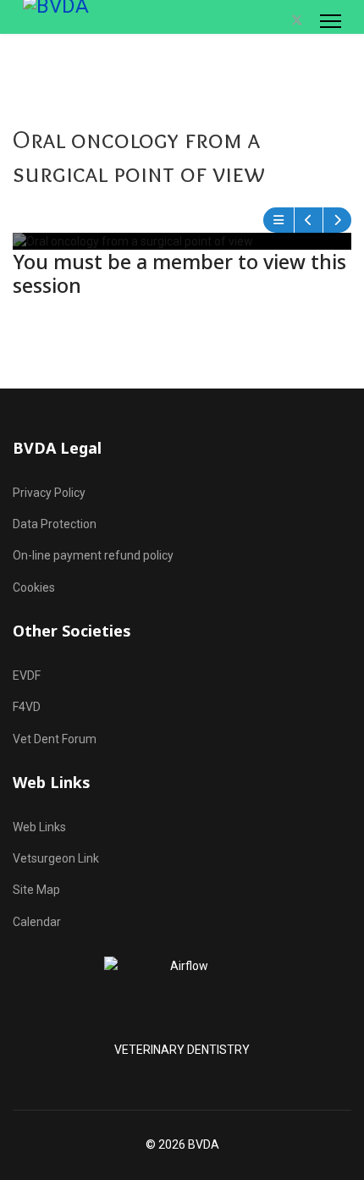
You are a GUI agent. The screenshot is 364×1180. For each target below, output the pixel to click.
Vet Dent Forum (55, 739)
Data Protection (55, 524)
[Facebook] (278, 20)
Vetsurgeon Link (56, 858)
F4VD (27, 707)
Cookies (34, 587)
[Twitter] (297, 20)
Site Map (36, 889)
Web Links (39, 827)
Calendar (37, 922)
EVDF (27, 675)
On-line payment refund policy (93, 555)
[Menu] (330, 21)
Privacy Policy (49, 492)
